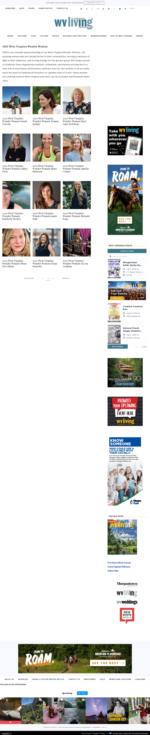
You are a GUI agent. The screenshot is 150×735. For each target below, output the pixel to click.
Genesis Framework (83, 727)
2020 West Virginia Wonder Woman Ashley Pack (15, 168)
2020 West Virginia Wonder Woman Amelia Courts (76, 168)
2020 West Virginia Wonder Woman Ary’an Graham (75, 263)
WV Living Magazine (75, 23)
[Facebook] (81, 8)
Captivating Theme (65, 727)
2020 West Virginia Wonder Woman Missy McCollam (14, 263)
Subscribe (113, 570)
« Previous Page (29, 278)
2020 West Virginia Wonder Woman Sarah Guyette (14, 121)
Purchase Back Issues (119, 562)
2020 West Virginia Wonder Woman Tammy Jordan (46, 121)
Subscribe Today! (94, 3)
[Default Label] (92, 8)
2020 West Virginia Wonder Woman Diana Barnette (45, 263)
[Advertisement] (125, 81)
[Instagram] (87, 8)
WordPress (97, 727)
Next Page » (66, 278)
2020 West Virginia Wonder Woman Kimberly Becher (12, 216)
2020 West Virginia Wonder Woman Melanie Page (76, 216)
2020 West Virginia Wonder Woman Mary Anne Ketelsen (74, 121)
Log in (104, 727)
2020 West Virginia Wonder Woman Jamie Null (45, 216)
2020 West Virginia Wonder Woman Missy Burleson (45, 168)
